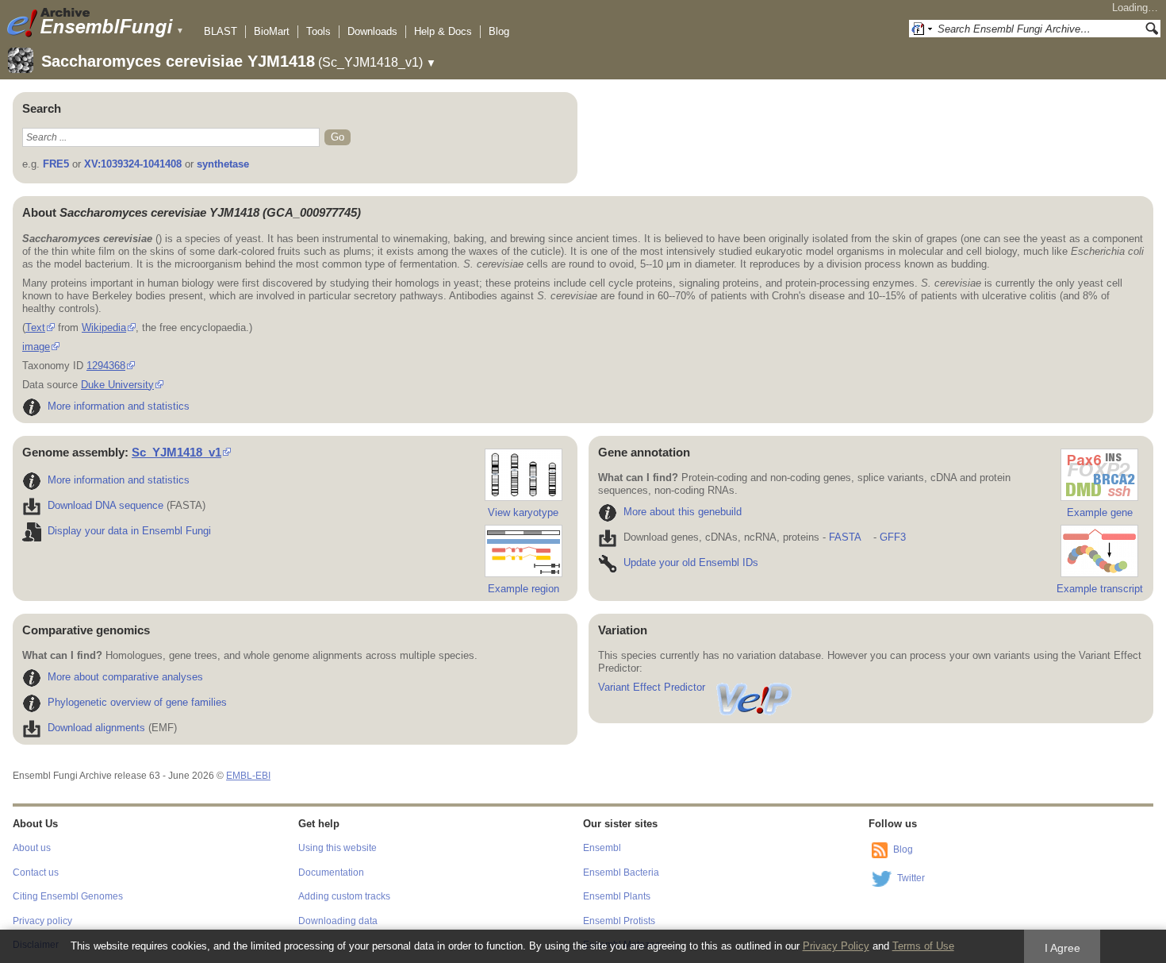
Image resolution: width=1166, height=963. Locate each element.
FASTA (845, 537)
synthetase (223, 164)
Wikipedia (104, 327)
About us (32, 848)
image (36, 346)
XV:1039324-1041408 (133, 164)
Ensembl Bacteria (621, 872)
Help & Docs (443, 31)
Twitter (911, 878)
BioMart (272, 31)
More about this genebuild (682, 512)
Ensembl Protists (619, 921)
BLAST (220, 31)
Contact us (36, 872)
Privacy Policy (836, 946)
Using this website (337, 848)
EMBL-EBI (248, 775)
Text (35, 327)
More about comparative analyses (125, 677)
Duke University (117, 385)
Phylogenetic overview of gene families (137, 702)
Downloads (372, 31)
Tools (318, 31)
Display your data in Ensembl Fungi (129, 531)
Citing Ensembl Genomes (68, 896)
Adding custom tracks (344, 896)
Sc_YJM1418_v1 (176, 452)
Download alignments (96, 728)
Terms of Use (923, 946)
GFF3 (893, 537)
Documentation (331, 872)
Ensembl (602, 848)
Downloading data (338, 921)
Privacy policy (42, 921)
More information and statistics (119, 406)
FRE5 (56, 164)
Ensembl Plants (616, 896)
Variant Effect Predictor (651, 687)
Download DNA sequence (105, 505)
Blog (499, 31)
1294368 (105, 366)
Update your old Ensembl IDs (690, 562)
